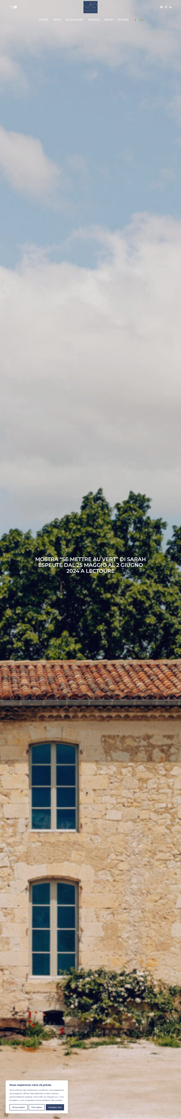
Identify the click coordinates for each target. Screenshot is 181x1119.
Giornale (94, 19)
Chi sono (123, 19)
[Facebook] (161, 7)
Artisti (57, 19)
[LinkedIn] (171, 7)
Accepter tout (55, 1107)
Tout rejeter (36, 1107)
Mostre (43, 19)
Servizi (108, 19)
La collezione (75, 19)
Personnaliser (18, 1107)
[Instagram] (166, 7)
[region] (37, 1096)
